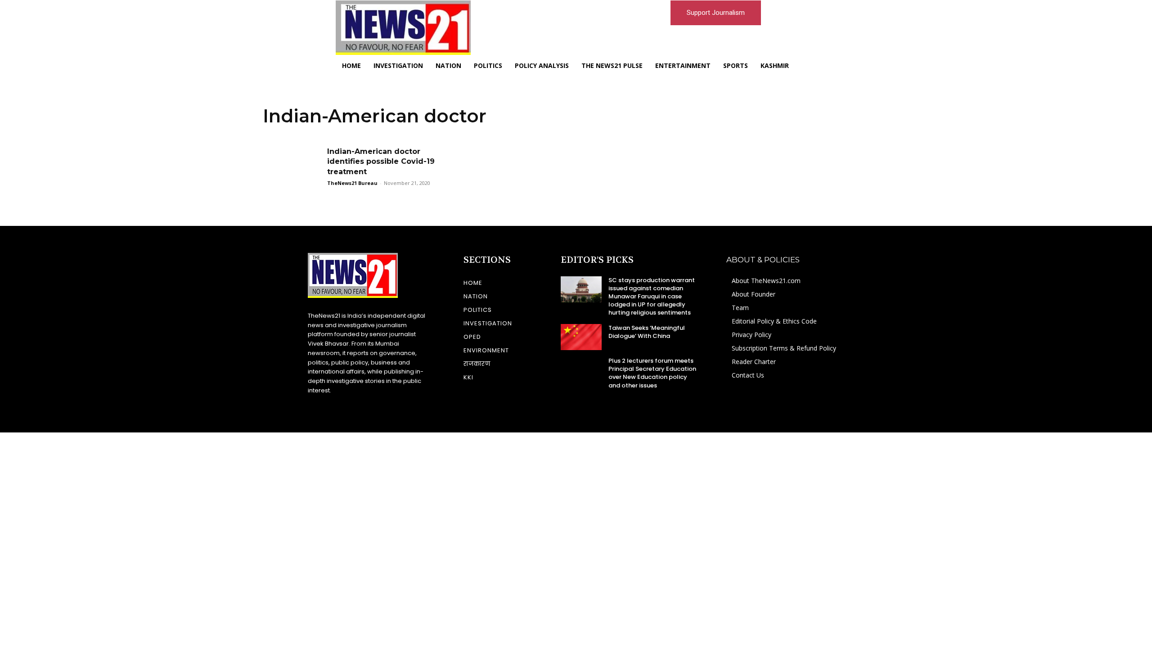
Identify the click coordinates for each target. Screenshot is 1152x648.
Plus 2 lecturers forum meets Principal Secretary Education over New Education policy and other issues (652, 373)
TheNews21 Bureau (352, 183)
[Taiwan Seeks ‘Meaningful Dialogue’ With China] (581, 337)
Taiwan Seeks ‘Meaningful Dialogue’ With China (646, 332)
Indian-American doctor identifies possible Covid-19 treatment (381, 161)
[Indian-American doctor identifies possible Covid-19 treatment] (292, 167)
